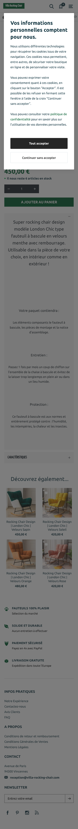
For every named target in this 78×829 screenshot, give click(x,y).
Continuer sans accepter (39, 157)
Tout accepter (39, 143)
